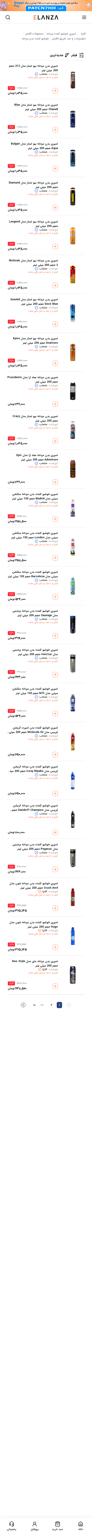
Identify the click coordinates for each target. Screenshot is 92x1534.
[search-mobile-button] (7, 17)
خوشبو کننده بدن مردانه (35, 38)
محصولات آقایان (34, 34)
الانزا (83, 34)
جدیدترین (56, 55)
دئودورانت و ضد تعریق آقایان (69, 38)
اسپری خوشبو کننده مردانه (61, 34)
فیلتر (74, 55)
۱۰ (34, 1005)
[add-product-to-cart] (55, 90)
